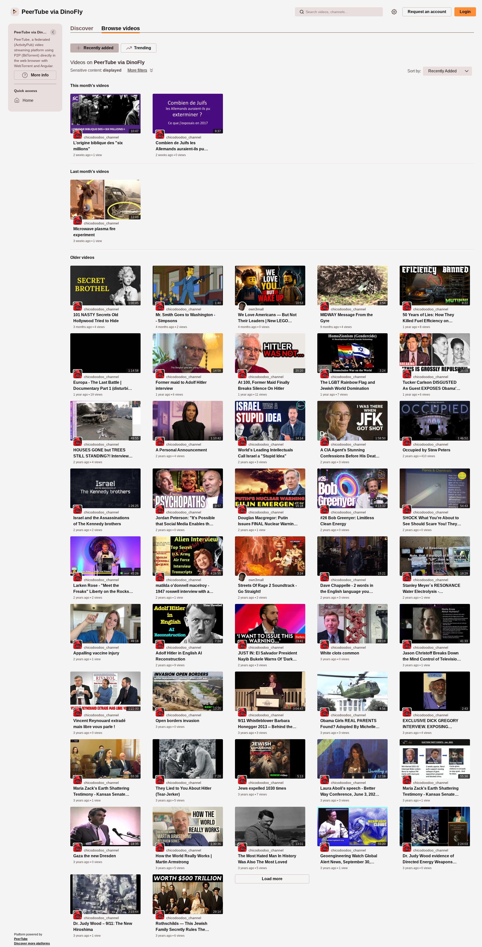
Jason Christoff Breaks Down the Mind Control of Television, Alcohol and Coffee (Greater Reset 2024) (431, 656)
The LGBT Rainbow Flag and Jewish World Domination (347, 385)
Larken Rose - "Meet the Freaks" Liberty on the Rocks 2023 (101, 589)
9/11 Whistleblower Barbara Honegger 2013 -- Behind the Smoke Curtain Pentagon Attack (265, 724)
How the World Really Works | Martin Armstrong (184, 859)
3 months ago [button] (83, 327)
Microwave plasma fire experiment (94, 232)
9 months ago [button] (330, 327)
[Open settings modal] (394, 12)
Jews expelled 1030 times (262, 788)
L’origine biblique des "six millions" (98, 146)
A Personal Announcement (181, 450)
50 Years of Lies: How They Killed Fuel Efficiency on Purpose (428, 318)
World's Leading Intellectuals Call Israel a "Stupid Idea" (265, 453)
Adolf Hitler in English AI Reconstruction (179, 656)
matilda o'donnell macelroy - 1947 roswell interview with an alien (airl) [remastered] (184, 589)
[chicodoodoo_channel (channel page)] (77, 134)
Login (465, 12)
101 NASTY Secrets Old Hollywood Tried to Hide (96, 318)
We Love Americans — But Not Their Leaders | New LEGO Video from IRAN (267, 318)
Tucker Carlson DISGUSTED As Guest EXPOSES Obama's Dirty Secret (431, 386)
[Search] (301, 11)
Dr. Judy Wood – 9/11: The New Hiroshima (102, 926)
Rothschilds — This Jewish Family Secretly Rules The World (181, 927)
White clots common (339, 653)
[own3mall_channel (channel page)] (242, 306)
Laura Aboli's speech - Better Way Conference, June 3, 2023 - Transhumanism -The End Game (350, 791)
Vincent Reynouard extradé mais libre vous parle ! (99, 724)
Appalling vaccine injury (96, 653)
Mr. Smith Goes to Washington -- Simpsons (185, 318)
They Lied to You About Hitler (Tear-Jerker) (183, 791)
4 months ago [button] (165, 327)
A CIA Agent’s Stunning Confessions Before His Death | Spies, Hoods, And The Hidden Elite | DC (350, 453)
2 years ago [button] (81, 462)
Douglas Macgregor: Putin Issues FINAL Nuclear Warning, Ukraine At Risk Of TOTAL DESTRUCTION (267, 521)
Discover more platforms (32, 943)
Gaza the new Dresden (94, 856)
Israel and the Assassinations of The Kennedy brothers (101, 521)
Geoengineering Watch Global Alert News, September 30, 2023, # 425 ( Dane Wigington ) (349, 859)
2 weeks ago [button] (82, 155)
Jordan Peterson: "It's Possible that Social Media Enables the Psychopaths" (185, 521)
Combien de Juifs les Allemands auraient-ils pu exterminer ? (180, 146)
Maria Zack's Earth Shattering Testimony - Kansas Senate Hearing (101, 791)
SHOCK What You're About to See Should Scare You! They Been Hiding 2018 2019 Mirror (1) (431, 521)
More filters (137, 70)
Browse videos (120, 28)
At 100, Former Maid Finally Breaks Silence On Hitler (263, 385)
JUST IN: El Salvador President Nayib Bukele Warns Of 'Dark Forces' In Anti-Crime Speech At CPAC (267, 656)
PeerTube (21, 939)
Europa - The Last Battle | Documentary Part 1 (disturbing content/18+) (103, 386)
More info (39, 75)
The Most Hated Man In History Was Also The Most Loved (267, 859)
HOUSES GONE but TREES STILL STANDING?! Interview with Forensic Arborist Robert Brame (101, 453)
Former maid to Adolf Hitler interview (181, 385)
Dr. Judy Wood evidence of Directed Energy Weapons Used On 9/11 (428, 859)
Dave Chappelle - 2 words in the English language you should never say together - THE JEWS (346, 589)
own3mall (256, 309)
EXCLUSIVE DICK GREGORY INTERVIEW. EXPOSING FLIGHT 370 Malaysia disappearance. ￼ (430, 724)
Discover (81, 28)
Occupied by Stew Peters (426, 450)
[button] (467, 71)
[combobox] (442, 71)
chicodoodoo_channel (101, 137)
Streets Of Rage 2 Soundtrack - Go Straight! (267, 588)
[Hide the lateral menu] (53, 32)
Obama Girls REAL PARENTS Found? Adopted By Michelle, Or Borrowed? (348, 724)
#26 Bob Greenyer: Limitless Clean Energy (347, 521)
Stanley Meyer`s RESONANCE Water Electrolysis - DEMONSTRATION (431, 589)
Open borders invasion (177, 721)
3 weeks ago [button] (82, 241)
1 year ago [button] (410, 327)
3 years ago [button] (328, 659)
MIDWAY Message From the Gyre (346, 318)
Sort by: (414, 71)
